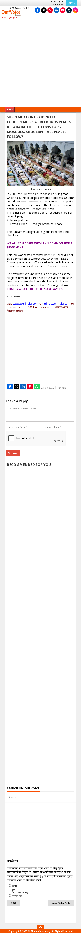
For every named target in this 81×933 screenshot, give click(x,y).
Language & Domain (57, 3)
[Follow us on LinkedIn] (56, 10)
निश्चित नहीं (17, 896)
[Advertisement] (40, 64)
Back (10, 109)
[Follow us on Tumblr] (69, 10)
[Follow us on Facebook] (37, 10)
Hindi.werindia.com (57, 303)
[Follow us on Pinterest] (50, 10)
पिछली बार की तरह (20, 892)
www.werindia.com (26, 303)
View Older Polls (61, 903)
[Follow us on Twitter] (44, 10)
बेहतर (14, 886)
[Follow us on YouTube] (62, 10)
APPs (71, 3)
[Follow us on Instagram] (75, 10)
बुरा (13, 889)
